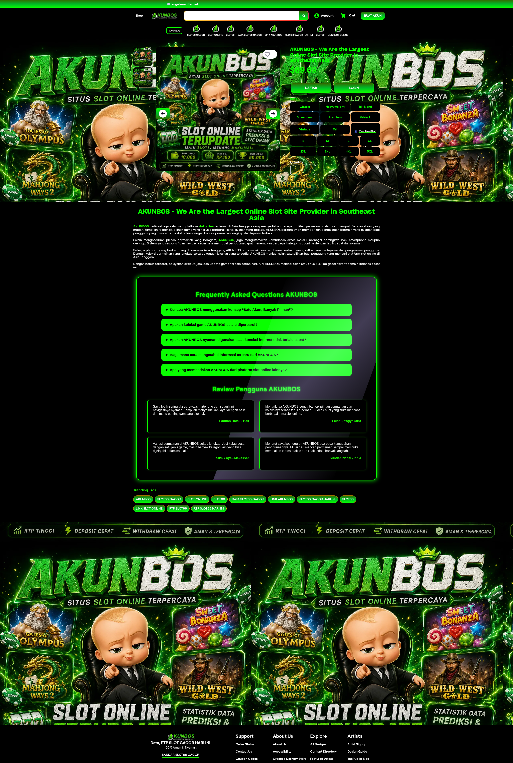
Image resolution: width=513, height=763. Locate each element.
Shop (139, 15)
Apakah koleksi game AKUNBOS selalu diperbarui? (214, 325)
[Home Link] (163, 15)
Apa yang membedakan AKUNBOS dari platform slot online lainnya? (228, 370)
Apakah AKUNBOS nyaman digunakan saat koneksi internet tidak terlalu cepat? (238, 340)
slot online (206, 226)
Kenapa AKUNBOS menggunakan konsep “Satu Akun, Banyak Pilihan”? (231, 310)
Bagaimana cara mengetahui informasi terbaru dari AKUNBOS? (224, 355)
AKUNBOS (141, 226)
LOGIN (354, 88)
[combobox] (242, 15)
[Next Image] (273, 113)
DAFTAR (311, 88)
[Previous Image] (163, 113)
